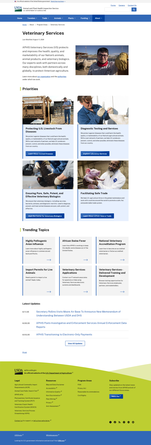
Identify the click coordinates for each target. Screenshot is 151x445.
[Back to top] (145, 439)
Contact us (19, 421)
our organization (44, 76)
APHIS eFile (19, 394)
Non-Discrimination (53, 395)
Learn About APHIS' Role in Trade (97, 216)
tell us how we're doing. (41, 421)
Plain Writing (50, 399)
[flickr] (129, 422)
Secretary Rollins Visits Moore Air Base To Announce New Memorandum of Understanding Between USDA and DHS (78, 313)
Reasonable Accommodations (88, 392)
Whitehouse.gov (52, 435)
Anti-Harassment (52, 406)
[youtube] (133, 422)
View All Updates (75, 343)
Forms (113, 5)
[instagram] (124, 422)
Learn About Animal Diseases (40, 154)
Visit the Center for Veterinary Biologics (45, 216)
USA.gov (61, 441)
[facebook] (115, 422)
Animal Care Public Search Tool (26, 391)
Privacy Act (82, 388)
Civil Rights (82, 395)
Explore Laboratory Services (95, 154)
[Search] (134, 9)
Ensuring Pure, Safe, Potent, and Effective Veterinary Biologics (44, 195)
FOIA (79, 385)
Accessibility (51, 388)
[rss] (120, 422)
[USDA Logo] (18, 8)
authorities (62, 76)
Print (24, 352)
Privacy (49, 403)
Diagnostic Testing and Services (99, 128)
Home (19, 18)
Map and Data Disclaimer (55, 385)
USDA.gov (18, 435)
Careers (122, 5)
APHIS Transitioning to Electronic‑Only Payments (64, 334)
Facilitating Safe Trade (94, 193)
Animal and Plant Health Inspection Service (40, 8)
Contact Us (132, 5)
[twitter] (111, 422)
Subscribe (115, 396)
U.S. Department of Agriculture (59, 373)
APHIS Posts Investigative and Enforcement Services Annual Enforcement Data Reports (81, 324)
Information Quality (53, 392)
